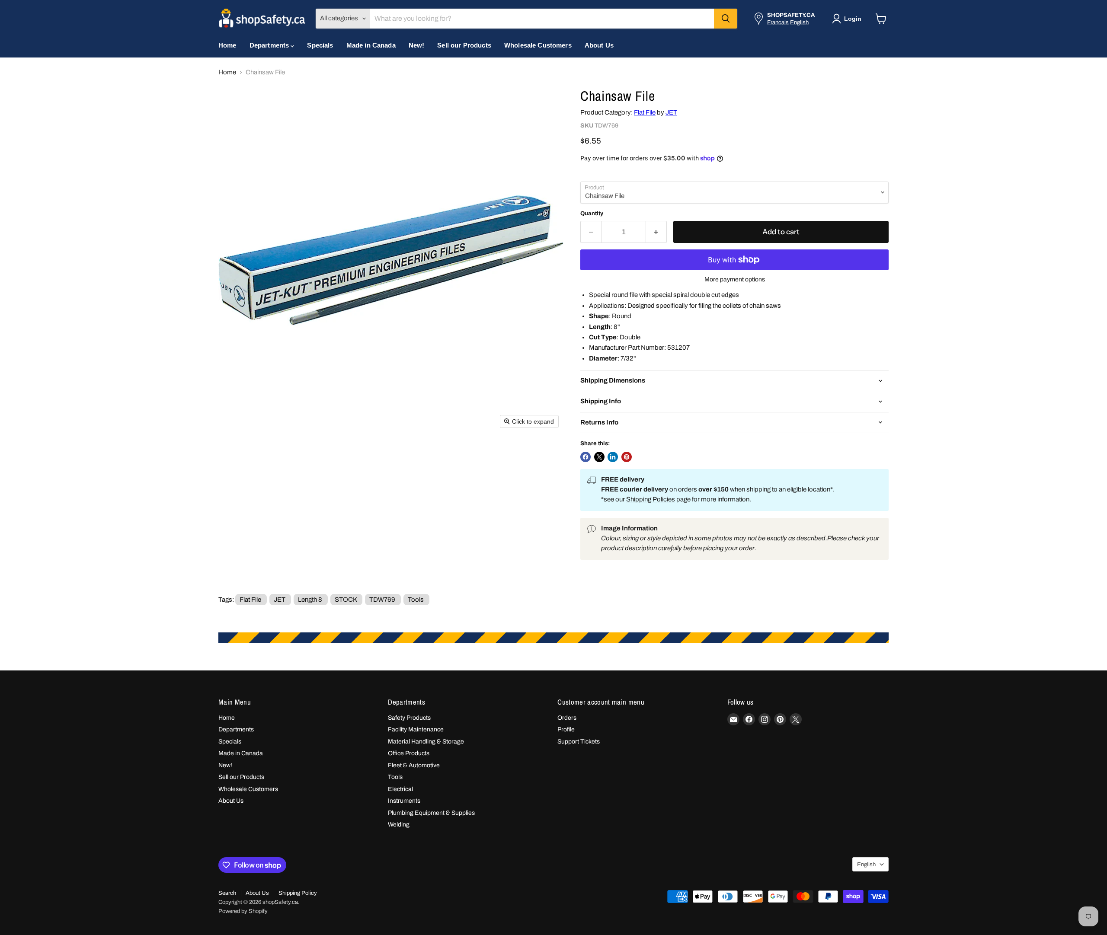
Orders (566, 718)
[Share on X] (599, 457)
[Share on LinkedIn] (613, 457)
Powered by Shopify (243, 911)
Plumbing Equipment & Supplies (431, 813)
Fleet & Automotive (414, 765)
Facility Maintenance (416, 729)
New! (417, 45)
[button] (848, 18)
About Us (599, 45)
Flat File (645, 112)
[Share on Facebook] (585, 457)
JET (671, 112)
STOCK (346, 599)
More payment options (734, 279)
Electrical (400, 789)
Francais (778, 22)
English (799, 22)
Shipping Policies (650, 499)
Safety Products (409, 718)
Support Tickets (578, 741)
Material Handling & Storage (426, 741)
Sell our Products (464, 45)
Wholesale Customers (538, 45)
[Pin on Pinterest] (626, 457)
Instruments (404, 801)
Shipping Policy (297, 893)
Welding (399, 824)
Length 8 (310, 599)
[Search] (725, 19)
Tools (416, 599)
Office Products (408, 753)
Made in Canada (371, 45)
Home (227, 45)
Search (227, 893)
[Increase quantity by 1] (656, 232)
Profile (566, 729)
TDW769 (382, 599)
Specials (320, 45)
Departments (270, 45)
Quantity (591, 213)
